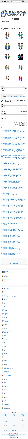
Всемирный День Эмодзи (6, 298)
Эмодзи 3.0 (22, 425)
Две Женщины (4, 162)
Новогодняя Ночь (5, 371)
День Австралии (5, 309)
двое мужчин (12, 94)
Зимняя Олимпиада (6, 343)
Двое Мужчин (4, 224)
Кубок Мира (4, 356)
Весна (3, 292)
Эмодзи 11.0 (22, 426)
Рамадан (4, 382)
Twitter (20, 49)
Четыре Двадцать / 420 (6, 405)
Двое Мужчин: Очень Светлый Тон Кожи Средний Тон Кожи (11, 228)
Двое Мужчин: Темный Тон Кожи (7, 247)
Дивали (4, 333)
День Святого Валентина (6, 331)
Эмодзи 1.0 (5, 425)
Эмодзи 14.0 (14, 429)
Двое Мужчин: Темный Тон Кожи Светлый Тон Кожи (9, 244)
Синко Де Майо (5, 390)
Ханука (4, 400)
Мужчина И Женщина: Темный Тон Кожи (8, 216)
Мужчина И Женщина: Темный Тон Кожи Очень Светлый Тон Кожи (12, 212)
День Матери (4, 325)
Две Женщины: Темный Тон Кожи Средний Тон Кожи (10, 183)
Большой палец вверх (6, 279)
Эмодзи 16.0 (14, 430)
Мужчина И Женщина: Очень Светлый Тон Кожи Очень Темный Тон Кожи (13, 199)
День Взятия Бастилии (6, 322)
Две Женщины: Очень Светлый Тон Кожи (8, 163)
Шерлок (4, 407)
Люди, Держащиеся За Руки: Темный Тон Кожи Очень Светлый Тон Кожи (13, 149)
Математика (4, 361)
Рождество (4, 385)
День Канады (5, 311)
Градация (4, 307)
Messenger (14, 416)
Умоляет (4, 275)
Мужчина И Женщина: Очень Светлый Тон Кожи (9, 194)
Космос (4, 354)
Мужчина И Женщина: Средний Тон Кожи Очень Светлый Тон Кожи (12, 206)
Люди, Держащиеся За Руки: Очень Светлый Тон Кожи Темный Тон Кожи (13, 133)
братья (7, 94)
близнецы (3, 94)
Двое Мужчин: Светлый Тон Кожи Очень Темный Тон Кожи (10, 236)
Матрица (4, 362)
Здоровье (4, 340)
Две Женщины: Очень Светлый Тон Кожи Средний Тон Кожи (11, 165)
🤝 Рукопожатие (12, 13)
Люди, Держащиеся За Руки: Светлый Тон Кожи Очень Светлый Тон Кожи (13, 137)
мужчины (21, 94)
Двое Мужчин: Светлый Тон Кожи (7, 232)
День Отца (4, 328)
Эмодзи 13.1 (5, 429)
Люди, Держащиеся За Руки (6, 129)
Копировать (16, 18)
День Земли (4, 310)
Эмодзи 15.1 (5, 430)
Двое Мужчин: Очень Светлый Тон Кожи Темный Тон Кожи (10, 229)
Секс (3, 387)
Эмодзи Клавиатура (14, 258)
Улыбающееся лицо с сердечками (8, 272)
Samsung (7, 60)
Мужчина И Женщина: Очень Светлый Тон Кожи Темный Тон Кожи (12, 198)
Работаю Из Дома (5, 380)
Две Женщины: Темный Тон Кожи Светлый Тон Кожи (10, 182)
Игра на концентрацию (14, 263)
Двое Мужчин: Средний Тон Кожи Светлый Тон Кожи (10, 238)
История (4, 346)
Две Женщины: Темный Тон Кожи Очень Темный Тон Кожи (11, 186)
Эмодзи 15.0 (22, 429)
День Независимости (6, 327)
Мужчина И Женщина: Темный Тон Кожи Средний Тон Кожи (11, 214)
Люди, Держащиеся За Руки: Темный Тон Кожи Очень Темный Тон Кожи (13, 154)
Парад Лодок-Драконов (6, 375)
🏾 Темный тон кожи (7, 13)
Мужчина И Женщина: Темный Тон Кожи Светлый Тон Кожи (11, 213)
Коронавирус (4, 353)
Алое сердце (4, 277)
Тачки (3, 393)
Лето (3, 357)
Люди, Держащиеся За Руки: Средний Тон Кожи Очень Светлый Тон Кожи (13, 143)
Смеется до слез (5, 271)
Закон (3, 336)
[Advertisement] (14, 5)
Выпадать (4, 299)
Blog (14, 261)
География (4, 304)
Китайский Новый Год (6, 408)
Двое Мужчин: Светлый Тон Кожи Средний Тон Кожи (10, 234)
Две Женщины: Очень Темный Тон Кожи (8, 192)
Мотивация (4, 369)
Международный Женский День (7, 367)
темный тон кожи (16, 96)
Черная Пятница (5, 404)
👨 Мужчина (18, 13)
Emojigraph (7, 1)
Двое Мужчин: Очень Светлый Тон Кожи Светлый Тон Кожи (11, 226)
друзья (3, 98)
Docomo (14, 420)
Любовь (4, 358)
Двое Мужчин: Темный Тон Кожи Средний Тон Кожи (9, 246)
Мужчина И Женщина (5, 193)
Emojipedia (21, 81)
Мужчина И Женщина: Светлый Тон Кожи (8, 201)
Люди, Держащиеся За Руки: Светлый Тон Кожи (9, 138)
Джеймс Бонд (5, 332)
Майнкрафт (4, 360)
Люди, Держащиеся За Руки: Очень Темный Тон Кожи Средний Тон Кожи (13, 158)
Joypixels (20, 71)
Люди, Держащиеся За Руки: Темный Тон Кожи (9, 152)
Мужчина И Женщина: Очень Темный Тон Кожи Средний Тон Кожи (12, 220)
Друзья (4, 335)
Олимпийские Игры (5, 372)
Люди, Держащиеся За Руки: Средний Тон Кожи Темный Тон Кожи (12, 146)
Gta (3, 289)
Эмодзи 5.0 (14, 426)
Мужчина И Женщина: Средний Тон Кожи (8, 208)
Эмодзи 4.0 (5, 426)
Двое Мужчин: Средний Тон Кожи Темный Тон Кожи (9, 241)
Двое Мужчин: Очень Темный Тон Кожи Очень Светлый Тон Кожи (12, 249)
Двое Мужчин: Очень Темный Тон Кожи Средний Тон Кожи (10, 252)
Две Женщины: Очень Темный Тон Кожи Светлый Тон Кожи (11, 188)
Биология (4, 291)
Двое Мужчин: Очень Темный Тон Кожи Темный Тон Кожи (10, 253)
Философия (4, 397)
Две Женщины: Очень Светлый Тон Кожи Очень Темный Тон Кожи (12, 168)
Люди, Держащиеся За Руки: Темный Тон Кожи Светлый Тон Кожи (12, 150)
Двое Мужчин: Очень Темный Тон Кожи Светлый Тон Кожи (10, 250)
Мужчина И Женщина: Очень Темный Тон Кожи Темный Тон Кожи (12, 222)
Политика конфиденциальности (14, 435)
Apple (7, 38)
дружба (24, 96)
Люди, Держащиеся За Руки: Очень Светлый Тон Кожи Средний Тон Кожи (13, 132)
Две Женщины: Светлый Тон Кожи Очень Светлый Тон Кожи (11, 169)
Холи (3, 401)
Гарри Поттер (5, 302)
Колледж (4, 351)
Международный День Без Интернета (8, 365)
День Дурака (4, 324)
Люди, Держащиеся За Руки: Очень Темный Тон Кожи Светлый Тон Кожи (13, 157)
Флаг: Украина (4, 281)
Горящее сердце (5, 276)
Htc (22, 417)
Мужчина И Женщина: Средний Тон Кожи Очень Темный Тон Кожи (12, 211)
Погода (4, 378)
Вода (3, 295)
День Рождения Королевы (6, 329)
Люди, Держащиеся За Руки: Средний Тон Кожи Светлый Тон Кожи (12, 144)
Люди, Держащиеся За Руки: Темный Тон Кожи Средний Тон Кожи (12, 151)
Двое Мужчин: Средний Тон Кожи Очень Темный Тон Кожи (10, 242)
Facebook (7, 49)
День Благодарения (6, 320)
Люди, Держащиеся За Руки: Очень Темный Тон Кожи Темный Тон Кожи (13, 159)
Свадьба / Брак (5, 386)
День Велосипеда (5, 321)
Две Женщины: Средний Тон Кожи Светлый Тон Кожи (10, 176)
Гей (3, 303)
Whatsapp (7, 71)
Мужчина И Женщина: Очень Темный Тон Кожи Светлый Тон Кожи (12, 219)
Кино (3, 350)
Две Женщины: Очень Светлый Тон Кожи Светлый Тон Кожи (11, 164)
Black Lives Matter (5, 288)
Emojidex (14, 417)
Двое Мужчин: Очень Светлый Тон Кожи (8, 225)
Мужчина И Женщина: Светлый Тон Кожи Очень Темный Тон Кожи (12, 205)
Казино (4, 347)
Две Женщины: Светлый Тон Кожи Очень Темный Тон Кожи (11, 174)
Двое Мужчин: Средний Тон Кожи (7, 240)
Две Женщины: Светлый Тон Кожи (7, 170)
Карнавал (4, 349)
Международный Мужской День (7, 368)
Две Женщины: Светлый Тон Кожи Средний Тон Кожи (10, 171)
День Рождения (5, 314)
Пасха (3, 376)
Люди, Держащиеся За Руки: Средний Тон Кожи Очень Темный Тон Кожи (13, 148)
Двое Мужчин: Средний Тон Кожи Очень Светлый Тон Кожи (11, 237)
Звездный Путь (5, 339)
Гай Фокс (4, 300)
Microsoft (20, 60)
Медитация (4, 364)
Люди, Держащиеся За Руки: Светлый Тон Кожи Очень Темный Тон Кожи (13, 142)
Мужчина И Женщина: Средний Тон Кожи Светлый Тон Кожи (11, 207)
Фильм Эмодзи (5, 398)
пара (11, 96)
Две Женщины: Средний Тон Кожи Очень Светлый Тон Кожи (11, 175)
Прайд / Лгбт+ (5, 379)
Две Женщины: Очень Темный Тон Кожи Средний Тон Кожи (11, 189)
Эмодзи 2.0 (14, 425)
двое (21, 96)
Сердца (4, 389)
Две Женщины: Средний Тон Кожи (7, 177)
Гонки (3, 306)
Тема (14, 285)
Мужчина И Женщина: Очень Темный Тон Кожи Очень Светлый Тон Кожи (13, 218)
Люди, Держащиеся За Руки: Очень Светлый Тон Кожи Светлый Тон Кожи (13, 131)
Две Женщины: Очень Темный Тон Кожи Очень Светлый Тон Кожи (12, 187)
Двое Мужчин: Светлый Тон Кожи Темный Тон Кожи (9, 235)
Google (20, 38)
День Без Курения (5, 318)
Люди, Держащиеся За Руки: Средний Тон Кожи (9, 145)
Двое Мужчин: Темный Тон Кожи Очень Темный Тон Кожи (10, 248)
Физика (4, 396)
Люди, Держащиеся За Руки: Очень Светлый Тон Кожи (10, 130)
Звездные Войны (5, 338)
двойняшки (16, 94)
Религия (4, 383)
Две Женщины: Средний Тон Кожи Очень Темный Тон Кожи (11, 180)
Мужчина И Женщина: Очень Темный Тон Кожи (9, 223)
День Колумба (5, 313)
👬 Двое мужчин (6, 12)
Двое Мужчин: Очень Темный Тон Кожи (8, 254)
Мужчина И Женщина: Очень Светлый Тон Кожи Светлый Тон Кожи (12, 195)
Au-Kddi (5, 420)
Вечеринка (4, 293)
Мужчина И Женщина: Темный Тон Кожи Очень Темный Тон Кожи (12, 217)
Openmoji (7, 81)
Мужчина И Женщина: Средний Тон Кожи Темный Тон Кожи (11, 210)
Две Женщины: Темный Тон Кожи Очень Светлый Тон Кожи (11, 181)
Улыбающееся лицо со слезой (7, 273)
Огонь (3, 280)
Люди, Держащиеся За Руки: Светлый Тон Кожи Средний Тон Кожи (12, 139)
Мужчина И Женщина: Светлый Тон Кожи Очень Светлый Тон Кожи (12, 200)
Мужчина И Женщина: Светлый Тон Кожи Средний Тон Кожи (11, 202)
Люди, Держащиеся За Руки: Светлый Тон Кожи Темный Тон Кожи (12, 140)
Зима (3, 342)
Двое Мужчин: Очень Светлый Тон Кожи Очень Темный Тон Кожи (12, 230)
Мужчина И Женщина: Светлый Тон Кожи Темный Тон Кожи (11, 204)
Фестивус (4, 394)
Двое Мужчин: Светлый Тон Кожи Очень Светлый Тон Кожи (11, 231)
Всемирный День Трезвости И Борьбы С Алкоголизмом (11, 296)
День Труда (4, 317)
